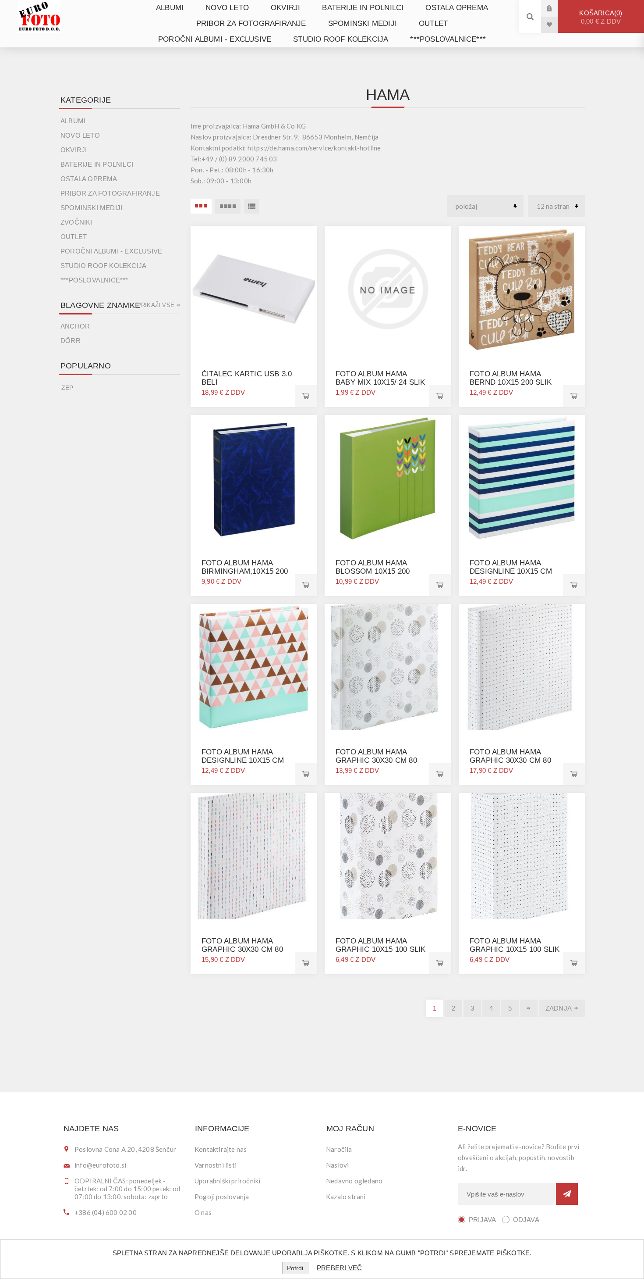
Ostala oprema (456, 8)
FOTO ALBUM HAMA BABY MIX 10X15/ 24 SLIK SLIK (380, 382)
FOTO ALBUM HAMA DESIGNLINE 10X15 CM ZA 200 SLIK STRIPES (511, 571)
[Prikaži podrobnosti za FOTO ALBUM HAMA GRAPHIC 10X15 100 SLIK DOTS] (388, 856)
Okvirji (285, 8)
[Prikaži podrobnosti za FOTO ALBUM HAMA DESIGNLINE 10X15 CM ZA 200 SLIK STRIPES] (522, 478)
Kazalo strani (346, 1196)
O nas (203, 1212)
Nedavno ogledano (354, 1181)
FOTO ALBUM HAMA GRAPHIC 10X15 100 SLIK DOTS (380, 949)
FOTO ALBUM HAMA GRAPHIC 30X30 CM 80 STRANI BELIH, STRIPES (245, 949)
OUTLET (433, 23)
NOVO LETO (227, 8)
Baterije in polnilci (362, 8)
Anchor (75, 326)
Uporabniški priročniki (227, 1181)
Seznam (251, 206)
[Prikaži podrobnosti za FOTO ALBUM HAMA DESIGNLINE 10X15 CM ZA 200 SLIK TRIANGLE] (254, 667)
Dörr (70, 340)
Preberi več (339, 1268)
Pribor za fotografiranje (251, 23)
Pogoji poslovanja (222, 1196)
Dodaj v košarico (306, 396)
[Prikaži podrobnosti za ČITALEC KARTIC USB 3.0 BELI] (254, 289)
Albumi (170, 8)
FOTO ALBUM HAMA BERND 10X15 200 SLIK (511, 378)
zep (67, 387)
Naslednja (529, 1008)
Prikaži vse (155, 305)
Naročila (339, 1149)
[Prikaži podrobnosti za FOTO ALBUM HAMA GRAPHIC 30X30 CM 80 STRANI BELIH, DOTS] (388, 667)
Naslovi (337, 1165)
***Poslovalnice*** (448, 39)
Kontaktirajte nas (221, 1149)
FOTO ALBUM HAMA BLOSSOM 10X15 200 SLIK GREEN (373, 571)
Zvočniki (76, 222)
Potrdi (295, 1268)
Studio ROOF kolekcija (340, 39)
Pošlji (567, 1194)
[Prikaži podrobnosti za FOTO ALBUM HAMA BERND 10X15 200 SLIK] (522, 289)
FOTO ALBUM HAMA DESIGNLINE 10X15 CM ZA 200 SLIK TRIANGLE (243, 760)
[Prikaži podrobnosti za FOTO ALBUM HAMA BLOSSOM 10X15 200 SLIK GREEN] (388, 478)
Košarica (600, 17)
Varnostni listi (216, 1165)
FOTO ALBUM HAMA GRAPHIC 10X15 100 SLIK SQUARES (514, 949)
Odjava (526, 1219)
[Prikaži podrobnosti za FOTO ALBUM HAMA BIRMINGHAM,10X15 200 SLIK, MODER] (254, 478)
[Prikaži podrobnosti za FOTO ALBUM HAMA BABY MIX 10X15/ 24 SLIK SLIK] (388, 289)
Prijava (556, 8)
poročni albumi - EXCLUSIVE (214, 39)
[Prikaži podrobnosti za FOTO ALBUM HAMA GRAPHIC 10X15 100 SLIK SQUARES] (522, 856)
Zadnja (558, 1008)
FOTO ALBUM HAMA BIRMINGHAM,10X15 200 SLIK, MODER (245, 571)
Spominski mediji (362, 23)
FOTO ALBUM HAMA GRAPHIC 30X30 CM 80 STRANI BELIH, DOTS (376, 760)
